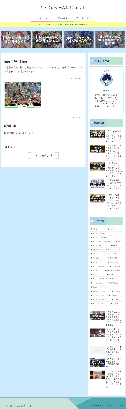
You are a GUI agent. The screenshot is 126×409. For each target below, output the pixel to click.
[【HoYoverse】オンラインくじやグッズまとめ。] (47, 39)
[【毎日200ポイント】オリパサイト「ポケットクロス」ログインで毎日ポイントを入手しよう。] (110, 39)
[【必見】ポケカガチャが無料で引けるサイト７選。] (16, 39)
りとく (106, 90)
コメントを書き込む (43, 155)
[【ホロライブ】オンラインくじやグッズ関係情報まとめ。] (79, 39)
